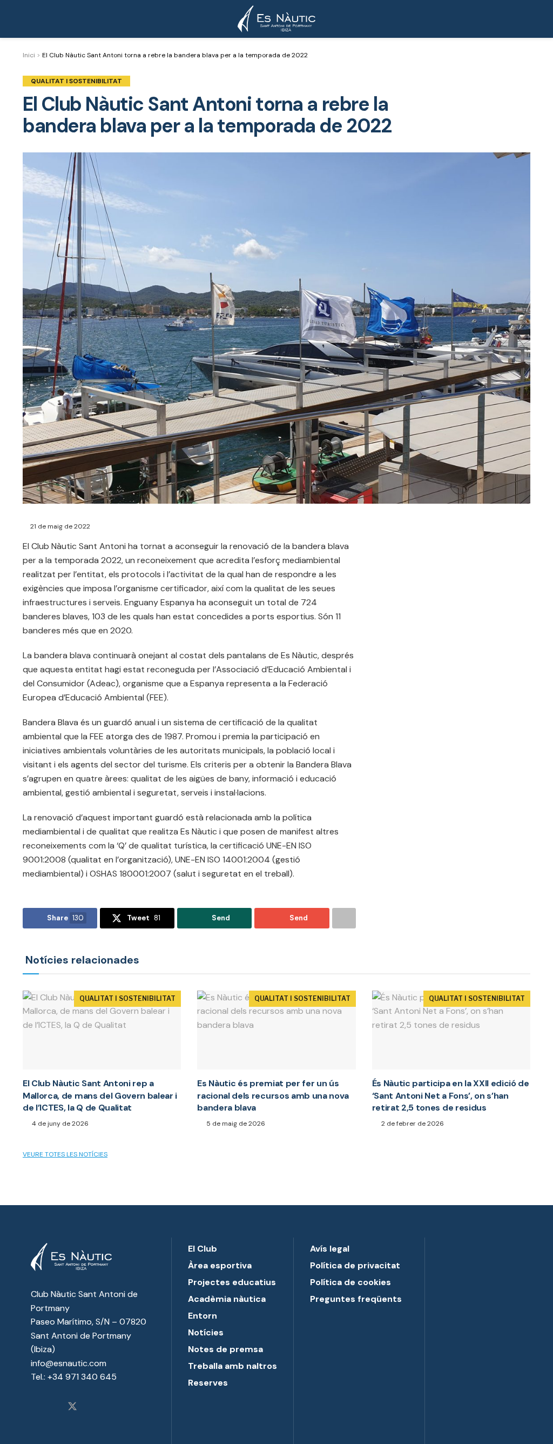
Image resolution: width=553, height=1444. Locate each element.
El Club (202, 1248)
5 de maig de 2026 (235, 1123)
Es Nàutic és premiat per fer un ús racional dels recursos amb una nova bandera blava (273, 1095)
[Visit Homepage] (276, 18)
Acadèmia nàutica (227, 1299)
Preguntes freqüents (356, 1299)
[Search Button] (525, 19)
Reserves (208, 1382)
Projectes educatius (232, 1282)
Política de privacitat (355, 1265)
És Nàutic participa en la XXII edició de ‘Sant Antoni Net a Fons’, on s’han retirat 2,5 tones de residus (450, 1095)
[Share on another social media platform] (344, 918)
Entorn (202, 1315)
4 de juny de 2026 (59, 1123)
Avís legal (329, 1248)
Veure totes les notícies (65, 1154)
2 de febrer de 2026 (412, 1123)
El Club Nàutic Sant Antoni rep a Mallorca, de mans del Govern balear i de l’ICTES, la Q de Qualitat (100, 1095)
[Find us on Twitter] (72, 1407)
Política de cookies (350, 1282)
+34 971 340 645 (82, 1376)
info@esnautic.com (68, 1363)
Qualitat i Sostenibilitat (76, 81)
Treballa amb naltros (232, 1366)
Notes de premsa (225, 1349)
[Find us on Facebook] (53, 1407)
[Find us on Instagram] (34, 1407)
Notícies (206, 1332)
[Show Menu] (27, 19)
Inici (29, 55)
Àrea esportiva (220, 1265)
